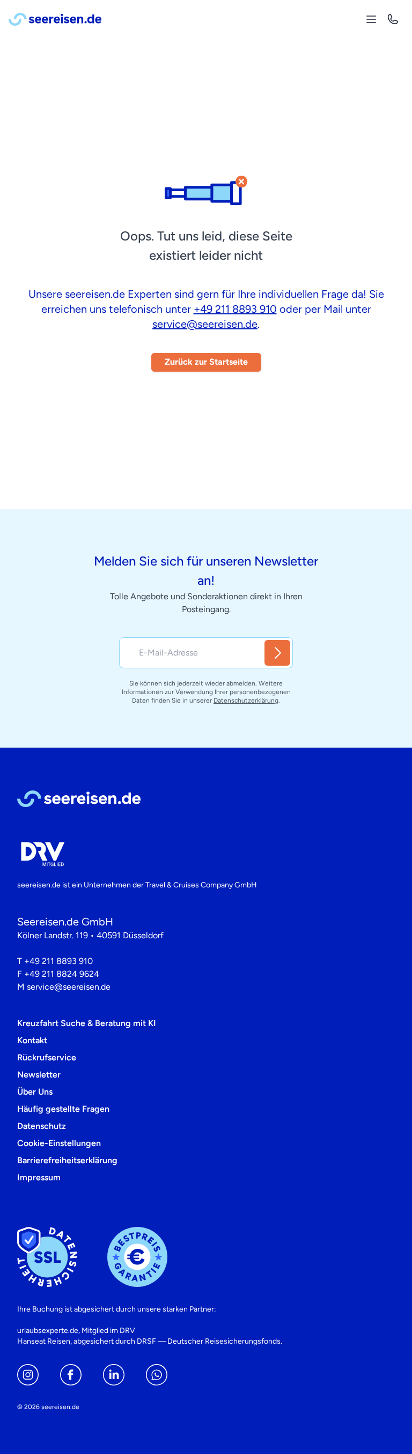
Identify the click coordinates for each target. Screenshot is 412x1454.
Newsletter (39, 1074)
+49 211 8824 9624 (61, 974)
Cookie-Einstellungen (59, 1143)
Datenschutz (41, 1126)
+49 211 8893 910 (235, 309)
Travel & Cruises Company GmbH (201, 885)
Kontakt (32, 1040)
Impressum (39, 1177)
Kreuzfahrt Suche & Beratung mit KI (86, 1023)
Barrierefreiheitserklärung (67, 1160)
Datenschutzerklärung (246, 700)
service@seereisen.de (205, 324)
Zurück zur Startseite (206, 362)
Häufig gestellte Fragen (63, 1109)
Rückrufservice (46, 1057)
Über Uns (35, 1092)
